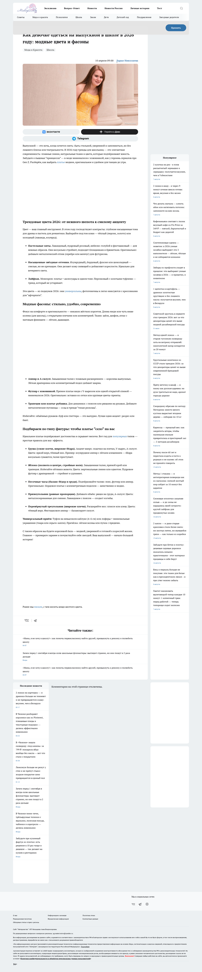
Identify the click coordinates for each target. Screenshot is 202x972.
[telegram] (36, 620)
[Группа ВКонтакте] (51, 132)
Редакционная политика (22, 919)
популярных (120, 436)
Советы (20, 17)
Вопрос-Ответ (72, 8)
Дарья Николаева (127, 60)
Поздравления (144, 17)
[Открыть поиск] (181, 8)
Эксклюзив (50, 8)
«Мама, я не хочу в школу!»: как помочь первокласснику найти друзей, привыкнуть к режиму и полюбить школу (78, 641)
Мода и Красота (33, 49)
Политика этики (89, 915)
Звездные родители (169, 17)
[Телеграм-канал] (80, 138)
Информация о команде (57, 915)
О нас (15, 915)
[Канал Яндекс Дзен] (109, 132)
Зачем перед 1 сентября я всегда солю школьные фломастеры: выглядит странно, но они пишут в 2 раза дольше (76, 656)
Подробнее (85, 947)
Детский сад (123, 17)
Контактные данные (90, 919)
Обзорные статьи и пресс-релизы (26, 922)
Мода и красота (40, 17)
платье (61, 162)
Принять (176, 27)
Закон (93, 17)
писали (38, 606)
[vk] (26, 620)
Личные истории (139, 8)
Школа (79, 17)
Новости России (114, 8)
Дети (106, 17)
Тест (159, 8)
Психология (62, 17)
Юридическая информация (58, 919)
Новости (92, 8)
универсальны (73, 291)
